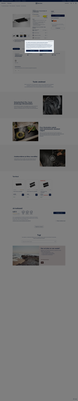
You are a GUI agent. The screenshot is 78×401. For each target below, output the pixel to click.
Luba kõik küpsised (45, 50)
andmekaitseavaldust (28, 48)
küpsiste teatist (47, 47)
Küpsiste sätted (32, 50)
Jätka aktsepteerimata (50, 41)
